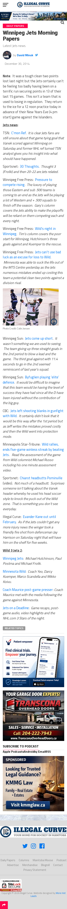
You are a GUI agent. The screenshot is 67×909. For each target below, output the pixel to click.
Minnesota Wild (14, 571)
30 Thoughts (29, 166)
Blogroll (45, 865)
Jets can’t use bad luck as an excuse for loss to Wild (32, 254)
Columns (24, 860)
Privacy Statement (34, 870)
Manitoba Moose (43, 860)
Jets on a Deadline (16, 607)
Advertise (13, 865)
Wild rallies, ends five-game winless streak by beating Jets (33, 449)
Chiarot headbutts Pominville (41, 478)
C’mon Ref (18, 132)
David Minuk (25, 55)
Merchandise (30, 865)
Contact (58, 865)
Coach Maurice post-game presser (28, 589)
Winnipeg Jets (13, 558)
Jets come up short (39, 338)
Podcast (62, 860)
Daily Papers (8, 860)
